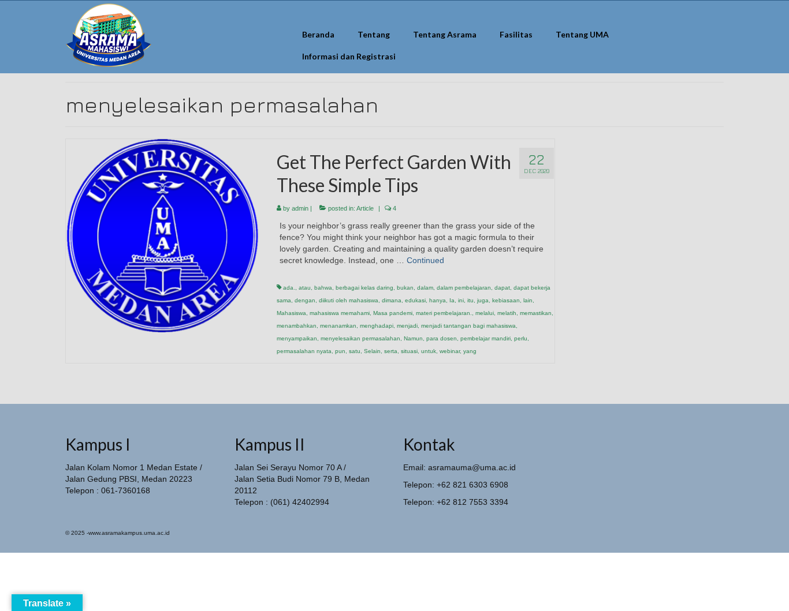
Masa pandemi (392, 313)
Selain (372, 351)
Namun (413, 338)
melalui (484, 313)
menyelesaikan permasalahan (360, 338)
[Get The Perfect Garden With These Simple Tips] (162, 234)
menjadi (407, 326)
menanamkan (338, 326)
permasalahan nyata (304, 351)
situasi (409, 351)
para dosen (441, 338)
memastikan (536, 313)
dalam (425, 287)
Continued (425, 260)
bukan (405, 287)
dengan (305, 300)
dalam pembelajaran (464, 287)
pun (340, 351)
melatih (506, 313)
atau (305, 287)
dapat (502, 287)
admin (300, 208)
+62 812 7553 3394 (472, 502)
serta (390, 351)
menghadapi (376, 326)
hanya (437, 300)
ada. (289, 287)
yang (470, 351)
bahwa (323, 287)
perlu (520, 338)
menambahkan (297, 326)
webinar (450, 351)
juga (483, 300)
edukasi (415, 300)
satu (354, 351)
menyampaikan (297, 338)
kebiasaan (506, 300)
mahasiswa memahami (340, 313)
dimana (391, 300)
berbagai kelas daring (364, 287)
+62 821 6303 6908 (472, 484)
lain (528, 300)
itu (470, 300)
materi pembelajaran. (444, 313)
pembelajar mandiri (485, 338)
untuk (428, 351)
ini (461, 300)
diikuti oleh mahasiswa (348, 300)
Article (365, 208)
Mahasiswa (291, 313)
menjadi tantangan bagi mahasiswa (468, 326)
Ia (452, 300)
